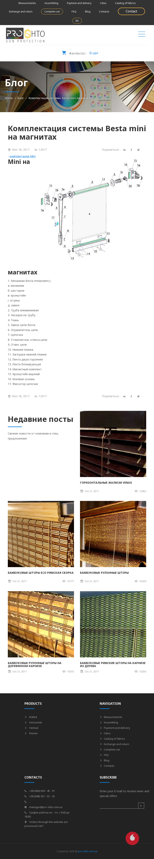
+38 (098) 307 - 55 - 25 (42, 796)
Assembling (51, 3)
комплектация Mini (22, 156)
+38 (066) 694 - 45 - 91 (42, 791)
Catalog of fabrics (125, 3)
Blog (87, 11)
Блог (20, 98)
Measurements (27, 3)
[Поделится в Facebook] (132, 149)
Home (9, 98)
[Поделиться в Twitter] (139, 396)
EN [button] (77, 20)
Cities (103, 3)
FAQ (74, 11)
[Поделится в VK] (125, 149)
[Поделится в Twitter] (139, 149)
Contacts (104, 11)
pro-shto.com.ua (87, 851)
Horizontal (35, 722)
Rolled (33, 717)
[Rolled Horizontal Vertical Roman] (141, 35)
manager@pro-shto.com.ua (45, 807)
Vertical (33, 728)
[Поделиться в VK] (125, 396)
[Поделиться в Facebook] (132, 396)
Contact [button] (131, 11)
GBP (83, 53)
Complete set (52, 11)
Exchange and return (20, 11)
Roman (33, 733)
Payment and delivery (79, 3)
